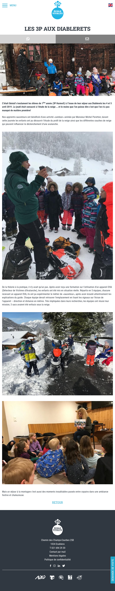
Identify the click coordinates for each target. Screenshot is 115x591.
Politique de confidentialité (57, 559)
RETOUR (57, 502)
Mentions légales (57, 555)
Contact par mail (58, 551)
